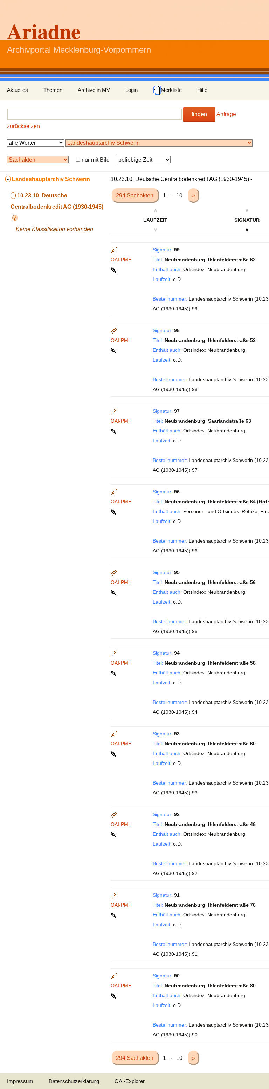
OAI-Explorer (130, 1081)
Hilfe (202, 90)
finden (199, 114)
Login (131, 90)
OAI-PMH (121, 259)
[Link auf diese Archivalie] (114, 269)
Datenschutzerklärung (74, 1081)
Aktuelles (17, 90)
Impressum (20, 1081)
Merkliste (171, 90)
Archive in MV (94, 90)
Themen (52, 90)
